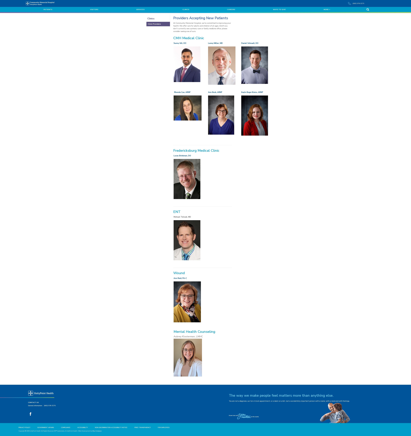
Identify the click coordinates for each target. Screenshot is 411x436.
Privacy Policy (24, 427)
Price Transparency (142, 427)
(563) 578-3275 (50, 405)
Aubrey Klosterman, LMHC (188, 336)
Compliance (65, 427)
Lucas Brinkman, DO (182, 155)
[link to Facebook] (30, 414)
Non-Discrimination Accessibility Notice (111, 427)
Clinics (150, 18)
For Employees (164, 427)
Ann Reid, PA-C (180, 278)
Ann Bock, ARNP (215, 92)
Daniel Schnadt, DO (249, 43)
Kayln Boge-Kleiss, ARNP (252, 92)
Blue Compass (97, 431)
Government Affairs (45, 427)
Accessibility (82, 427)
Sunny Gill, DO (180, 43)
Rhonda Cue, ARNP (182, 92)
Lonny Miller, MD (215, 43)
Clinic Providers (154, 24)
